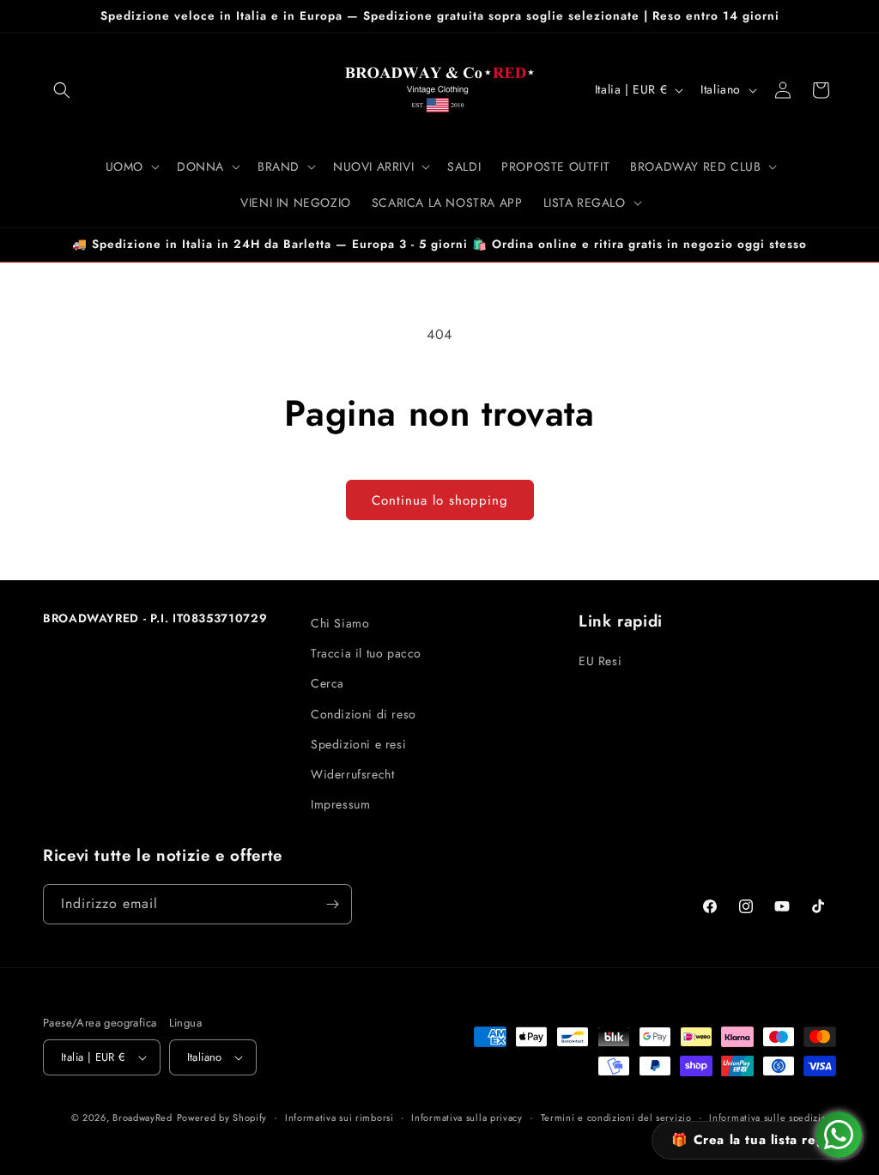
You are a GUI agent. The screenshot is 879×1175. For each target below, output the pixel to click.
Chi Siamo (340, 623)
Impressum (340, 804)
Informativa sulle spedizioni (772, 1117)
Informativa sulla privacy (467, 1117)
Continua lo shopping (440, 500)
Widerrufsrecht (352, 774)
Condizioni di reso (363, 714)
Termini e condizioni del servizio (616, 1117)
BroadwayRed (142, 1117)
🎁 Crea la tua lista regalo (757, 1139)
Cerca (327, 683)
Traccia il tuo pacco (366, 653)
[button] (62, 90)
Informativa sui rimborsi (339, 1117)
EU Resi (600, 660)
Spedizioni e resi (358, 744)
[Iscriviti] (332, 904)
